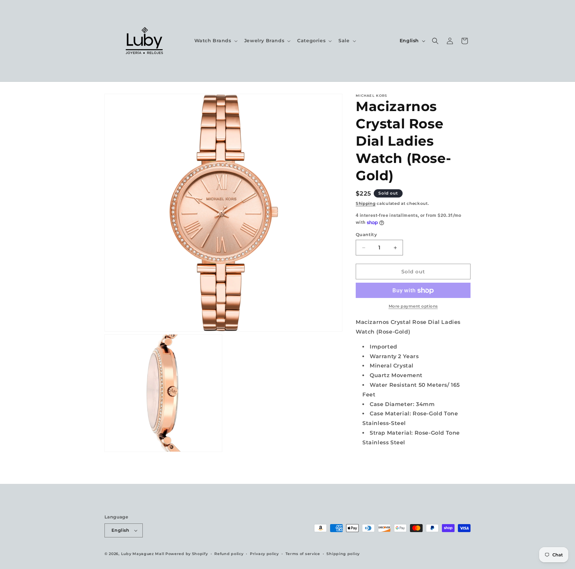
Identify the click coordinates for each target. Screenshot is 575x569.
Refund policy (228, 553)
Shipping (366, 203)
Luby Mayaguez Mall (142, 553)
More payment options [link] (413, 306)
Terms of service (303, 553)
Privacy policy (264, 553)
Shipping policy (343, 553)
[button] (215, 41)
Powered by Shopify (186, 553)
